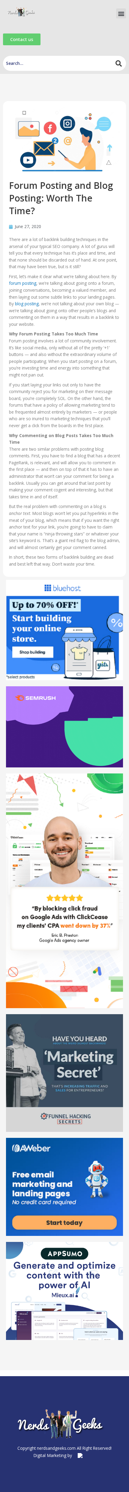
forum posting (22, 283)
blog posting (27, 303)
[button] (121, 13)
